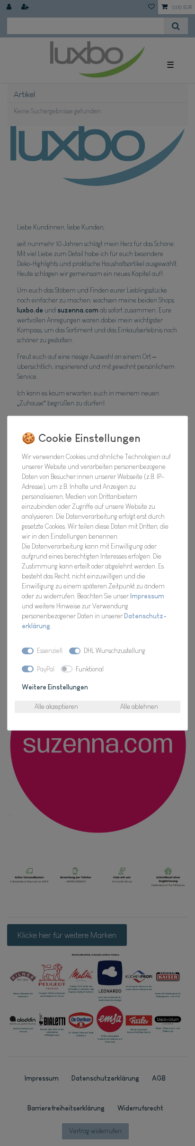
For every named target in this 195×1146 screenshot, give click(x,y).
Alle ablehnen (139, 706)
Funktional (90, 668)
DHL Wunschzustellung (114, 650)
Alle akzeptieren (56, 706)
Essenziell (49, 650)
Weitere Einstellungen (55, 687)
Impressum (147, 595)
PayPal (45, 668)
